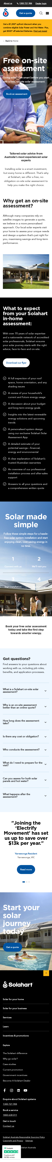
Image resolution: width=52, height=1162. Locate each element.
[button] (23, 882)
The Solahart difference (15, 1053)
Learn (6, 1026)
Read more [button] (26, 869)
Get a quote (25, 13)
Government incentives (15, 1075)
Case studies (9, 1064)
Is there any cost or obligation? (21, 736)
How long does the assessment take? (21, 722)
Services (7, 1017)
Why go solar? (10, 1058)
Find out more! (40, 31)
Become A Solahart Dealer (16, 1080)
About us (8, 3)
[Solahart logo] (6, 16)
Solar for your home (13, 999)
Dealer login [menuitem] (41, 3)
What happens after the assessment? (16, 795)
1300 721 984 (25, 3)
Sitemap (29, 1140)
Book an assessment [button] (16, 94)
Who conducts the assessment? (21, 749)
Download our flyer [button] (16, 362)
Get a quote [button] (12, 947)
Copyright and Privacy (13, 1140)
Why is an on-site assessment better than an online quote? (20, 706)
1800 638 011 (10, 1115)
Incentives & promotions (16, 1035)
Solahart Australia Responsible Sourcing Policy (24, 1137)
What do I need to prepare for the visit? (22, 764)
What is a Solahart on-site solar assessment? (20, 690)
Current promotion (13, 1069)
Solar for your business (15, 1008)
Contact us (8, 1126)
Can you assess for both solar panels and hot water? (20, 780)
